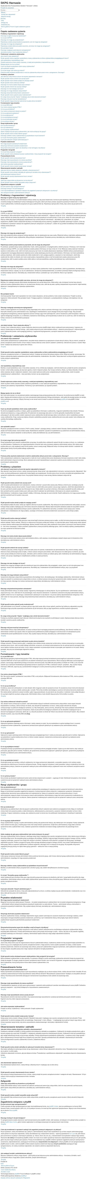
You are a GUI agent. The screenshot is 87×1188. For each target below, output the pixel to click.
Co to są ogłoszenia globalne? (10, 113)
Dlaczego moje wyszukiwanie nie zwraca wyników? (16, 160)
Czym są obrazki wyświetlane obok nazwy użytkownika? (18, 66)
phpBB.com (4, 401)
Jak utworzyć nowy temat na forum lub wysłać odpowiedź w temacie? (21, 76)
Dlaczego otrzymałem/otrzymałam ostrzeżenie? (15, 93)
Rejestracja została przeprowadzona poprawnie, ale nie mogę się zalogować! (24, 42)
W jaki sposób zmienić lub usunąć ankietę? (14, 87)
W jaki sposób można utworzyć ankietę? (13, 83)
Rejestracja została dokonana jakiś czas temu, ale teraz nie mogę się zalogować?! (25, 46)
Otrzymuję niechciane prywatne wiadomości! (14, 146)
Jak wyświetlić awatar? (8, 68)
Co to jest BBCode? (7, 105)
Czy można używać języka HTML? (11, 107)
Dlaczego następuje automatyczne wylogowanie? (16, 50)
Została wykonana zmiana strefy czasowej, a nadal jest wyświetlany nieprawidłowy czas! (27, 62)
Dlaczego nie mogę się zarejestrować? (12, 40)
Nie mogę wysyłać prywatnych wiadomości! (14, 144)
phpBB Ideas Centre (11, 1122)
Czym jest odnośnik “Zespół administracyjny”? (14, 140)
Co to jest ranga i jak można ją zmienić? (13, 70)
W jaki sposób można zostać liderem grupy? (14, 133)
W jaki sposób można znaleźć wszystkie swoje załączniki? (18, 182)
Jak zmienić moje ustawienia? (10, 56)
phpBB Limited (53, 1106)
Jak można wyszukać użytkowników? (12, 164)
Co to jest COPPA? (6, 38)
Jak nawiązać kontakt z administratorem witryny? (15, 193)
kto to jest (72, 1134)
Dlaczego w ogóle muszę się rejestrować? (13, 36)
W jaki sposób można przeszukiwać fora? (13, 158)
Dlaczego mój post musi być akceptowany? (14, 99)
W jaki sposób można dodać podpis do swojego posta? (17, 81)
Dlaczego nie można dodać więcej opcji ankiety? (15, 85)
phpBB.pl (64, 399)
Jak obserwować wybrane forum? (11, 174)
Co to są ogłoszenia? (7, 115)
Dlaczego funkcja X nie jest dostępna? (12, 188)
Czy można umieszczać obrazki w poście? (13, 111)
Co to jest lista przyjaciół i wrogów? (11, 152)
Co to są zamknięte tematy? (9, 119)
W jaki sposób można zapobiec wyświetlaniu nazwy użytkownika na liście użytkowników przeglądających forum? (35, 58)
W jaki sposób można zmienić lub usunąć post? (15, 78)
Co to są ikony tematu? (7, 121)
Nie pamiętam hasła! (7, 48)
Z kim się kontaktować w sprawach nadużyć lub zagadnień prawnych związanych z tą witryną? (29, 190)
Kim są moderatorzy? (7, 127)
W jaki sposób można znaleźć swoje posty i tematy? (16, 166)
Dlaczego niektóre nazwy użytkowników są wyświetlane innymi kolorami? (23, 136)
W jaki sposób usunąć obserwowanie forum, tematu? (16, 176)
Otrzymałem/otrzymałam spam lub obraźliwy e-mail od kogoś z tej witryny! (23, 148)
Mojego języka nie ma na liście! (10, 64)
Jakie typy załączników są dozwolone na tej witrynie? (17, 180)
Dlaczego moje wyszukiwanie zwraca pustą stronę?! (16, 162)
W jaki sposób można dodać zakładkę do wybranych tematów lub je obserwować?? (26, 172)
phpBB (17, 1174)
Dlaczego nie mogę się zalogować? (11, 44)
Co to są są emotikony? (8, 109)
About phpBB (13, 1110)
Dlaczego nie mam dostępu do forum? (12, 89)
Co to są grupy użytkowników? (10, 129)
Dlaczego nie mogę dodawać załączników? (14, 91)
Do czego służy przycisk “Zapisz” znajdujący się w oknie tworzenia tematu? (23, 97)
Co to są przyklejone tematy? (9, 117)
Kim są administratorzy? (8, 125)
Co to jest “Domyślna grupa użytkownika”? (13, 138)
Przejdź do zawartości (7, 8)
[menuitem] (8, 14)
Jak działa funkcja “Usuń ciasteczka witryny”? (14, 52)
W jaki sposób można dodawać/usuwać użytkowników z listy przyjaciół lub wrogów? (26, 154)
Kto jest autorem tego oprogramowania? (13, 186)
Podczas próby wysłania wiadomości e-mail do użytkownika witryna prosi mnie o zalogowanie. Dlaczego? (32, 72)
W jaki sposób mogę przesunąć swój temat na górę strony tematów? (21, 101)
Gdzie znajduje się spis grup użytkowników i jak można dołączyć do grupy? (23, 131)
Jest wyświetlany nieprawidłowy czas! (12, 60)
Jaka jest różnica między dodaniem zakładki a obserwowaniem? (20, 170)
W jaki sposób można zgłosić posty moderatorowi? (16, 95)
